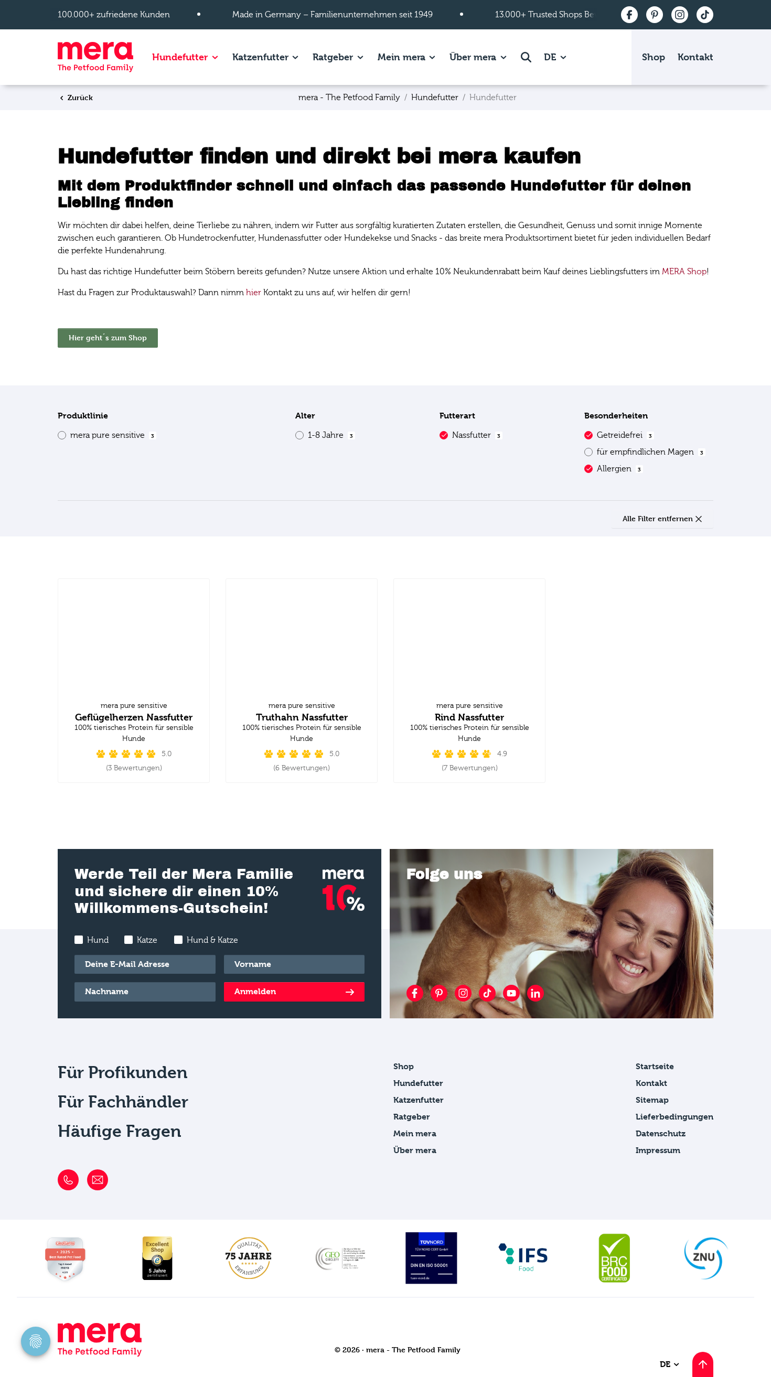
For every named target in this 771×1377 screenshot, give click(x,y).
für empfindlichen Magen (650, 452)
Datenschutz (661, 1133)
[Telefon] (68, 1179)
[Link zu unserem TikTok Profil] (487, 993)
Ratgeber (333, 56)
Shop (653, 56)
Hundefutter (180, 56)
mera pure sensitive (112, 435)
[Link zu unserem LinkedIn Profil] (535, 993)
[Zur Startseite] (95, 57)
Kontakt (695, 56)
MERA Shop (684, 271)
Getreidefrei (624, 435)
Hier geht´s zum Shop (108, 337)
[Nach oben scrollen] (702, 1364)
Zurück (79, 97)
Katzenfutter (260, 56)
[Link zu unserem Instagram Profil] (463, 993)
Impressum (658, 1150)
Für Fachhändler (123, 1102)
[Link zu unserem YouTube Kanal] (511, 993)
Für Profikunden (123, 1072)
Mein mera (401, 56)
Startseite (655, 1066)
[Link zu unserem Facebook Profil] (414, 993)
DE (551, 56)
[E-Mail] (97, 1179)
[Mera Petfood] (100, 1353)
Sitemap (652, 1100)
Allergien (619, 469)
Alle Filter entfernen (659, 518)
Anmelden (255, 991)
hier (253, 292)
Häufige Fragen (119, 1131)
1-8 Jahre (330, 435)
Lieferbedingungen (674, 1117)
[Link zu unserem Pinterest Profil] (439, 993)
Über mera (472, 56)
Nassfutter (476, 435)
